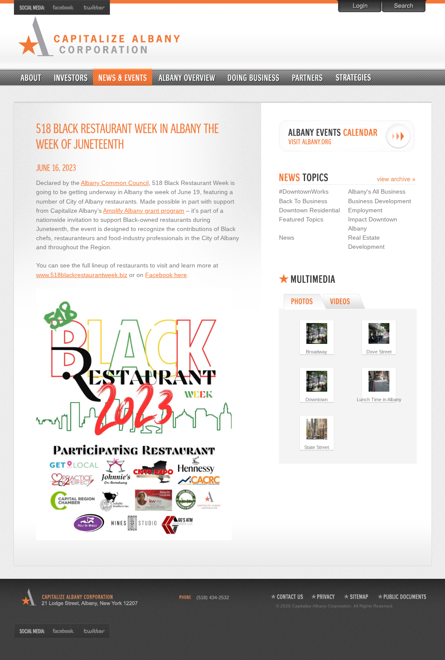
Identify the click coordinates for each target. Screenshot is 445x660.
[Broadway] (316, 333)
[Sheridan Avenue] (379, 333)
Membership (71, 77)
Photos (304, 301)
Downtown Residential (374, 77)
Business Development (379, 201)
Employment (365, 210)
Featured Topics (301, 219)
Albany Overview (187, 77)
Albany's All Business (376, 191)
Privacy (323, 596)
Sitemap (356, 596)
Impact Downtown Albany (372, 224)
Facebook (64, 7)
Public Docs (402, 596)
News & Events (122, 77)
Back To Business (303, 201)
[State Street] (316, 428)
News (286, 237)
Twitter (92, 7)
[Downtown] (316, 380)
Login (360, 6)
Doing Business (253, 77)
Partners (307, 77)
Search (404, 6)
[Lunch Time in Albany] (379, 380)
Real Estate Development (366, 242)
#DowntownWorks (304, 191)
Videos (345, 301)
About (31, 77)
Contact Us (286, 596)
